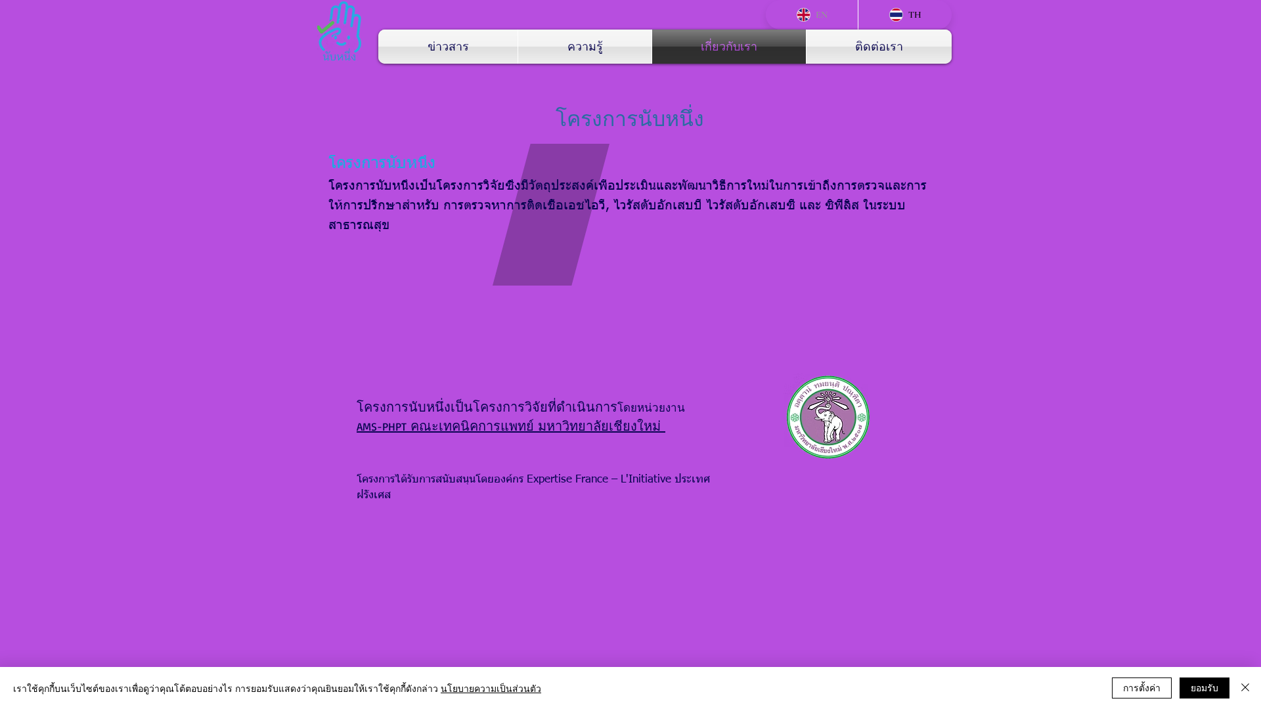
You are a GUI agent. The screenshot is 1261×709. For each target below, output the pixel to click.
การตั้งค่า (1142, 687)
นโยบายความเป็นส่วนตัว (491, 688)
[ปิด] (1245, 687)
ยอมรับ (1204, 687)
